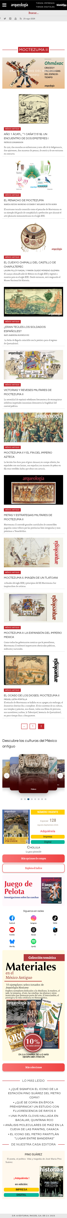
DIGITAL (21, 1195)
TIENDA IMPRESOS (45, 3)
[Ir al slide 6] (39, 799)
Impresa (47, 836)
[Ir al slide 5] (35, 799)
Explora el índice (33, 868)
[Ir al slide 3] (28, 799)
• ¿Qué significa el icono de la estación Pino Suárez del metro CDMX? (34, 1093)
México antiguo (12, 129)
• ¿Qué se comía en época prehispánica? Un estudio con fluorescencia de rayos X (34, 1106)
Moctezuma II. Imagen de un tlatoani (31, 577)
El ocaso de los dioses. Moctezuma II (31, 695)
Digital (47, 841)
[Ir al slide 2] (25, 799)
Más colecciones (33, 1067)
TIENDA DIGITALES (45, 7)
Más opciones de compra (33, 858)
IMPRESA (21, 1189)
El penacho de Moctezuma (24, 200)
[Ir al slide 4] (32, 799)
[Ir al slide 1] (21, 799)
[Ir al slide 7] (42, 799)
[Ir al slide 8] (45, 799)
